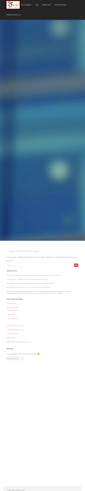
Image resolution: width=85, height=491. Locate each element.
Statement (10, 338)
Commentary (11, 318)
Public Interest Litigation (14, 330)
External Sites (46, 5)
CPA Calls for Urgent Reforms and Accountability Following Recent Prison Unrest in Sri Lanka (33, 275)
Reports (10, 314)
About (15, 5)
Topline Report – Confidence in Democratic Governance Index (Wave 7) (28, 279)
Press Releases (12, 310)
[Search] (76, 265)
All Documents (26, 5)
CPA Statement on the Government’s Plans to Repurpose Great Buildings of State (30, 283)
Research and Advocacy (14, 326)
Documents (10, 303)
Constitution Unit (60, 5)
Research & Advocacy (14, 15)
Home (8, 5)
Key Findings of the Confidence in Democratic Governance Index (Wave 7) (28, 287)
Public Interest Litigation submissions (18, 342)
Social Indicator (11, 334)
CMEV (37, 5)
